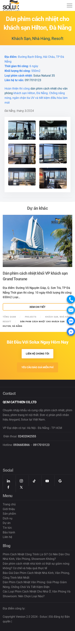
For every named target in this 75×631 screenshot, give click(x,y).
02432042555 (27, 436)
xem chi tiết (37, 306)
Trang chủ (9, 504)
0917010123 (33, 80)
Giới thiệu (9, 509)
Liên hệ (7, 537)
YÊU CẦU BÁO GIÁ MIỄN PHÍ (37, 367)
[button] (69, 6)
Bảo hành (9, 532)
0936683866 (21, 445)
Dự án (7, 523)
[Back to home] (11, 5)
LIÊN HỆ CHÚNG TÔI (37, 353)
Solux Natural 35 (44, 75)
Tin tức (7, 527)
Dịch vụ (7, 518)
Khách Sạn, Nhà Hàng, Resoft (37, 38)
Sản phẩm (9, 513)
